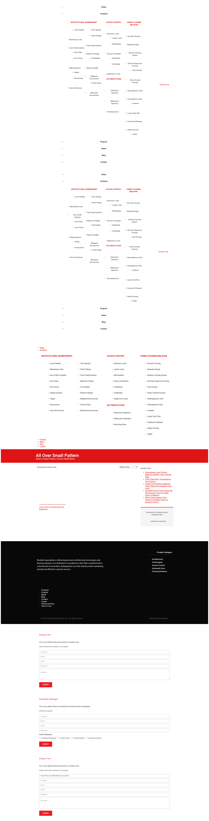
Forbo (43, 509)
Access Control (65, 738)
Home (38, 459)
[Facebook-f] (153, 580)
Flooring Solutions (79, 738)
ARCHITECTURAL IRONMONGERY (84, 22)
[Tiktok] (169, 580)
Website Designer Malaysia (158, 618)
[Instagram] (161, 580)
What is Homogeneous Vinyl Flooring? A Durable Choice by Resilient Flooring (156, 500)
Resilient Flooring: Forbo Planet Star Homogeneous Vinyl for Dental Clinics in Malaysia (159, 493)
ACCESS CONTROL (113, 22)
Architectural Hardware (49, 738)
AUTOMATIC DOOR (113, 79)
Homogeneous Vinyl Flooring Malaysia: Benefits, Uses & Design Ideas (158, 474)
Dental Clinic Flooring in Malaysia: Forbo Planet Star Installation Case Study (158, 486)
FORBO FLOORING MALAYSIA (153, 356)
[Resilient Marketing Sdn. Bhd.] (51, 339)
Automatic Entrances (95, 738)
